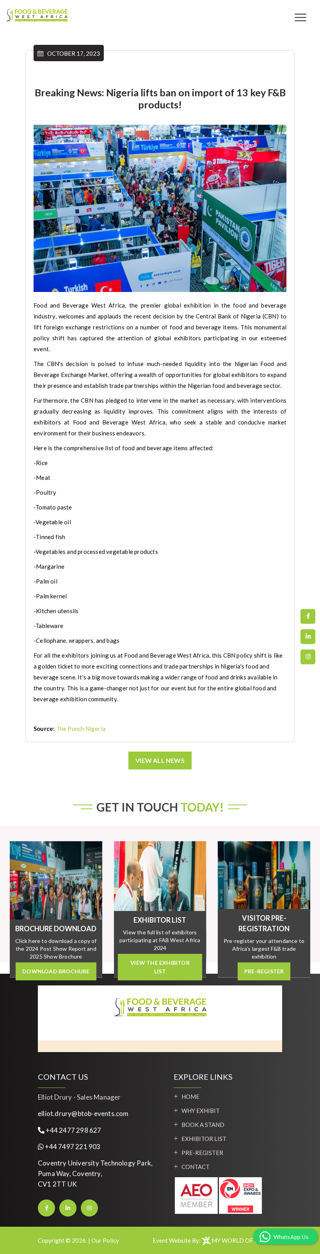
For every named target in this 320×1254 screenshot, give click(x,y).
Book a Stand (202, 1124)
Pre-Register (202, 1152)
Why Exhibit (200, 1110)
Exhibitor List (203, 1138)
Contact (195, 1166)
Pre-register (264, 971)
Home (190, 1096)
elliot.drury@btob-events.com (83, 1113)
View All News (160, 760)
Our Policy (105, 1240)
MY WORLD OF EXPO (241, 1240)
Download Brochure (55, 971)
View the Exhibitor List (160, 967)
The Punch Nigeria (80, 728)
